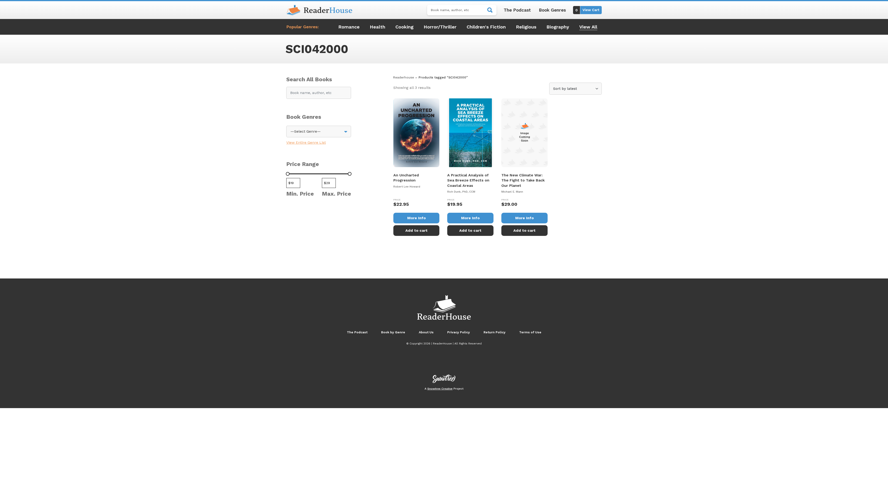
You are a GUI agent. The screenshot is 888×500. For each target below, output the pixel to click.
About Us (426, 332)
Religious (526, 27)
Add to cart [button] (416, 230)
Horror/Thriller (440, 27)
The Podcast (517, 10)
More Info (416, 218)
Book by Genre (393, 332)
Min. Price (300, 194)
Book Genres (552, 10)
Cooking (404, 27)
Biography (557, 27)
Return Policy (495, 332)
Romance (349, 27)
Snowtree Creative (440, 388)
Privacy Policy (458, 332)
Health (377, 27)
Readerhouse (403, 77)
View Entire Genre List (306, 142)
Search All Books (309, 79)
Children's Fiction (486, 27)
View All (588, 27)
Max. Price (336, 194)
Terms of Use (530, 332)
